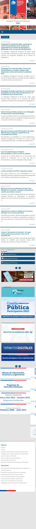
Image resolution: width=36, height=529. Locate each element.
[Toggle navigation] (2, 32)
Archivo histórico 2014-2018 (8, 456)
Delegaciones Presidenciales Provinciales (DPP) (14, 454)
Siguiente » (11, 250)
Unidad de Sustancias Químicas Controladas (13, 472)
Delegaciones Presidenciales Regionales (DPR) (14, 451)
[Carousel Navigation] (18, 268)
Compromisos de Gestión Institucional (11, 478)
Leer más (31, 60)
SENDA (3, 447)
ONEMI (3, 449)
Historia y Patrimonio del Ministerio (11, 458)
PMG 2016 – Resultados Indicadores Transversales (14, 462)
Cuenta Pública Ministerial (8, 460)
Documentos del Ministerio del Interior (12, 480)
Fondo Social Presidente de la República (12, 476)
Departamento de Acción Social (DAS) (12, 474)
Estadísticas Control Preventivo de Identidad (13, 483)
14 (6, 250)
